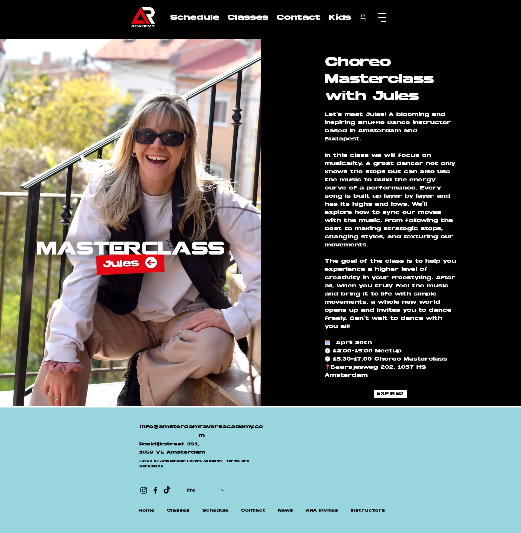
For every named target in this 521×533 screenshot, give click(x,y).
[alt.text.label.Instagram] (143, 490)
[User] (362, 17)
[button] (247, 17)
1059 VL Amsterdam (172, 452)
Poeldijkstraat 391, (169, 444)
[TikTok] (167, 490)
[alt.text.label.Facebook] (155, 490)
